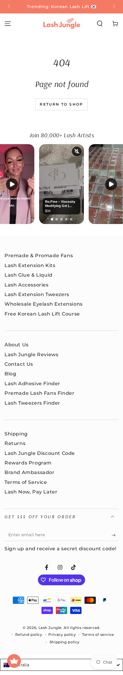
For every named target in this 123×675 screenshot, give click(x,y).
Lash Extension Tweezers (36, 294)
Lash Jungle (50, 627)
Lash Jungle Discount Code (39, 453)
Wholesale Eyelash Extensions (43, 304)
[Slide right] (113, 6)
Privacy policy (62, 634)
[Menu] (8, 24)
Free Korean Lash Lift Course (42, 314)
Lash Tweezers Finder (32, 403)
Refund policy (28, 634)
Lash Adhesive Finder (32, 383)
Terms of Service (25, 482)
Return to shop (61, 104)
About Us (16, 345)
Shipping (16, 434)
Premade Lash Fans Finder (39, 393)
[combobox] (61, 665)
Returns (14, 443)
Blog (10, 374)
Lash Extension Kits (29, 265)
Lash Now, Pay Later (30, 492)
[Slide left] (9, 6)
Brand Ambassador (29, 472)
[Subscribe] (115, 535)
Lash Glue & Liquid (28, 275)
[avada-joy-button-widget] (14, 661)
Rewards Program (28, 463)
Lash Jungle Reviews (31, 354)
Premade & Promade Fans (38, 255)
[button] (99, 24)
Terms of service (98, 634)
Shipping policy (65, 642)
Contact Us (18, 364)
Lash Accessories (26, 285)
